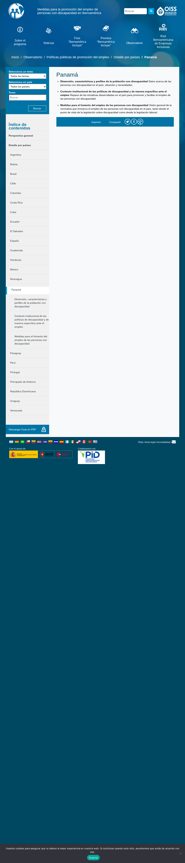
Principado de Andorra (23, 381)
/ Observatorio (30, 57)
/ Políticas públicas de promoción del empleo (75, 57)
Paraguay (15, 353)
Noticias (49, 43)
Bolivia (14, 164)
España (14, 240)
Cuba (13, 212)
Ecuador (15, 221)
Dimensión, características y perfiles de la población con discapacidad (30, 303)
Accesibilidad (163, 442)
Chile (13, 183)
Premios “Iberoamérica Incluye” (106, 42)
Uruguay (15, 400)
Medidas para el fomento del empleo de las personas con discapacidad (30, 340)
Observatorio (134, 43)
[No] (180, 853)
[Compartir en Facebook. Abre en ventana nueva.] (134, 121)
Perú (13, 362)
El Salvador (16, 231)
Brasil (13, 173)
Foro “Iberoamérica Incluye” (77, 42)
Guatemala (16, 250)
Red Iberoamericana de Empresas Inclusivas (163, 42)
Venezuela (16, 410)
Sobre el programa (20, 42)
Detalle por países (20, 145)
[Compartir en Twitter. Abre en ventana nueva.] (127, 121)
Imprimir (96, 121)
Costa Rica (16, 202)
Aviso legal (150, 442)
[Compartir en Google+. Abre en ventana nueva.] (140, 121)
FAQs (140, 442)
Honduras (15, 259)
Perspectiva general (21, 135)
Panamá (16, 289)
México (14, 269)
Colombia (15, 193)
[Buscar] (151, 11)
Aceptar (93, 857)
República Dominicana (23, 391)
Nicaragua (16, 279)
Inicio (15, 57)
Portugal (15, 372)
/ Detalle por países (124, 57)
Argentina (15, 154)
